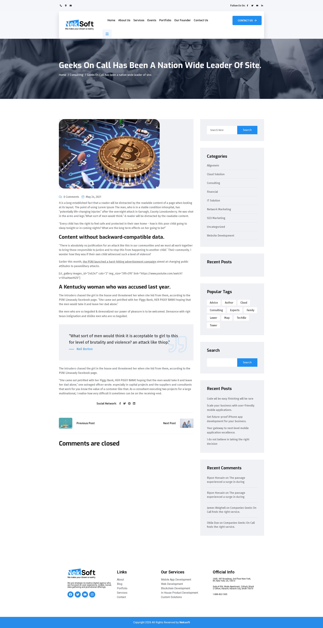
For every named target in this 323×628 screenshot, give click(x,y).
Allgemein (213, 165)
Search (247, 130)
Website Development (220, 235)
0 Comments (71, 196)
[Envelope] (71, 6)
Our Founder (182, 20)
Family (250, 310)
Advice (214, 302)
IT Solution (213, 200)
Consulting (76, 75)
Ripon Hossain (216, 477)
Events (151, 20)
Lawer (213, 317)
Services (138, 20)
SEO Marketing (216, 218)
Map (227, 317)
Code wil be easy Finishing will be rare (230, 398)
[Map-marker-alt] (66, 6)
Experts (235, 310)
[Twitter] (252, 6)
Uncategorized (216, 227)
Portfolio (165, 20)
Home (111, 20)
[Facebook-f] (247, 6)
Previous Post (86, 423)
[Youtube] (257, 6)
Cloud (243, 302)
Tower (213, 325)
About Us (124, 20)
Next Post (169, 423)
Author (229, 302)
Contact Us (201, 20)
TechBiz (241, 317)
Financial (212, 192)
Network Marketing (219, 209)
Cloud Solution (216, 174)
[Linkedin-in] (262, 6)
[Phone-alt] (61, 6)
